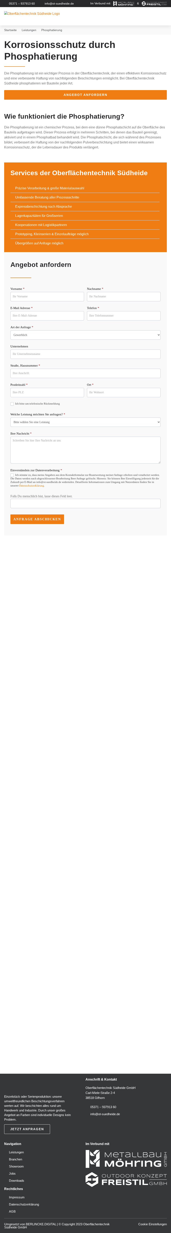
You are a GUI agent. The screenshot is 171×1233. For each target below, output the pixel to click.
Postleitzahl (19, 384)
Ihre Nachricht (21, 433)
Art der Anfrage (21, 327)
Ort (90, 384)
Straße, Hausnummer (25, 365)
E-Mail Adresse (21, 308)
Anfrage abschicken (37, 519)
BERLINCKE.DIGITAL (41, 1224)
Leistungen (29, 30)
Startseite (10, 30)
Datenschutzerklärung (31, 485)
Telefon (93, 308)
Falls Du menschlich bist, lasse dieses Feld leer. (41, 496)
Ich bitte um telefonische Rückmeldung (37, 403)
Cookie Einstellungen (152, 1224)
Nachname (95, 288)
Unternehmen (19, 346)
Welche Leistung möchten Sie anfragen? (37, 414)
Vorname (17, 288)
